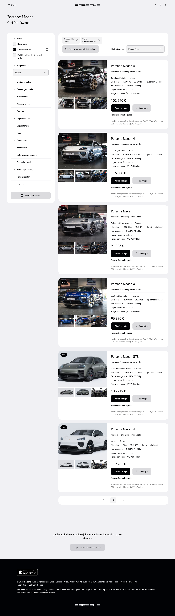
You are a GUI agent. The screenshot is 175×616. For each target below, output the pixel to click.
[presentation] (82, 94)
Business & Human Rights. (94, 581)
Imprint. (78, 581)
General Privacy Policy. (65, 581)
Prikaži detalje (121, 107)
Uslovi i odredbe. (113, 581)
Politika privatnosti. (128, 581)
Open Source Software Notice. (30, 584)
